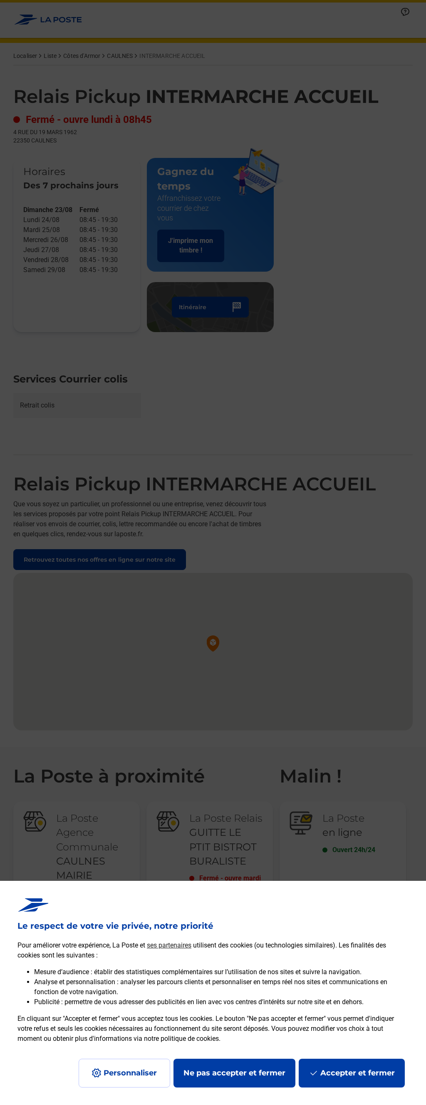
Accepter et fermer (357, 1073)
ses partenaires (169, 945)
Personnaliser (130, 1073)
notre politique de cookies (181, 1038)
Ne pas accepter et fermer (234, 1073)
